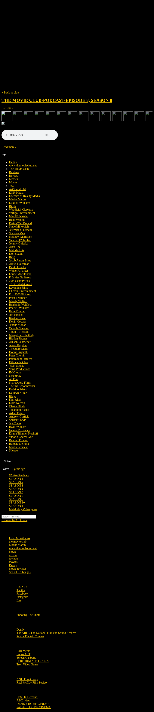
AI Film (13, 379)
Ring (12, 257)
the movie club (17, 541)
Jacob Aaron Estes (20, 260)
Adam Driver (17, 413)
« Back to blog (10, 92)
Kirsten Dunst (17, 318)
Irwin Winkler (17, 426)
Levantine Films (18, 287)
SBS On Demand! (27, 697)
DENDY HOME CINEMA (33, 703)
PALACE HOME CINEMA (34, 707)
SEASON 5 (16, 492)
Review (13, 175)
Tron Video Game (27, 664)
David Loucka (17, 267)
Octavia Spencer (19, 328)
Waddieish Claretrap (21, 209)
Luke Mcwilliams (19, 538)
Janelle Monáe (17, 324)
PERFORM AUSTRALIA (33, 661)
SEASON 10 (17, 502)
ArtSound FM (17, 189)
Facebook (22, 593)
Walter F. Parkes (18, 270)
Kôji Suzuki (16, 253)
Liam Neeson (17, 403)
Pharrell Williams (19, 308)
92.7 (11, 185)
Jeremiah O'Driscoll (20, 229)
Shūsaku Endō (17, 420)
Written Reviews (19, 475)
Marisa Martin (17, 199)
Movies (13, 179)
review (13, 555)
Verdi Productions (19, 369)
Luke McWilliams (19, 202)
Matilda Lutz (16, 250)
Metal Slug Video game (23, 509)
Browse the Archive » (14, 520)
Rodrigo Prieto (17, 389)
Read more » (9, 147)
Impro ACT (23, 654)
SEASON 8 (16, 495)
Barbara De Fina (19, 443)
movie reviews (17, 568)
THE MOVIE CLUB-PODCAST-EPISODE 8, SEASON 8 (57, 100)
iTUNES (22, 586)
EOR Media (16, 192)
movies (13, 561)
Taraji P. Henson (19, 331)
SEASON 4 (16, 489)
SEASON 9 (16, 499)
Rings (12, 206)
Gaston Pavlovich (19, 430)
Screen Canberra (26, 657)
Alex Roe (14, 246)
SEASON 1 (16, 478)
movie (12, 551)
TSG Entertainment (20, 284)
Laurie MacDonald (20, 274)
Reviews (14, 172)
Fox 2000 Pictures (20, 294)
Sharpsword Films (20, 382)
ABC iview (23, 700)
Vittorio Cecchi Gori (21, 436)
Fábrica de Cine (18, 362)
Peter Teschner (17, 297)
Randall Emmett (18, 440)
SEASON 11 (17, 505)
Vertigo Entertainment (22, 213)
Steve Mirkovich (19, 226)
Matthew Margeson (20, 236)
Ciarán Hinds (17, 406)
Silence (13, 450)
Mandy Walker (18, 301)
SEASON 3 (16, 485)
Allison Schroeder (19, 341)
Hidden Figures (18, 338)
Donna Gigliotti (18, 352)
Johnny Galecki (18, 243)
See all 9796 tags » (20, 572)
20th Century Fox (19, 280)
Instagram (22, 597)
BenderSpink (17, 219)
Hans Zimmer (17, 311)
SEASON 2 (16, 482)
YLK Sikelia (16, 365)
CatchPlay (15, 375)
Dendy (13, 162)
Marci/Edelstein (18, 216)
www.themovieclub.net (23, 165)
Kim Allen (15, 399)
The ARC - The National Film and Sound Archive (46, 633)
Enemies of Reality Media (24, 196)
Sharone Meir (17, 233)
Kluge (12, 396)
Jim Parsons (16, 314)
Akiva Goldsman (19, 263)
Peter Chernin (17, 355)
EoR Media (23, 650)
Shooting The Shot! (28, 614)
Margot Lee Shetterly (21, 335)
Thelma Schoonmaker (22, 386)
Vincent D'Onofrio (20, 240)
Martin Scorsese (18, 447)
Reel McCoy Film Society (32, 682)
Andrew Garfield (19, 416)
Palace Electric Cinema (30, 636)
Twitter (21, 590)
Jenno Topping (18, 345)
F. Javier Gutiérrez (20, 277)
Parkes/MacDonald (20, 223)
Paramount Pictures (20, 358)
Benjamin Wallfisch (20, 304)
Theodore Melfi (18, 348)
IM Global (15, 372)
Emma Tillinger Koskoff (23, 433)
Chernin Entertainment (22, 291)
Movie (13, 182)
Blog (19, 600)
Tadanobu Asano (19, 409)
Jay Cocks (15, 423)
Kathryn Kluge (18, 392)
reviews (13, 558)
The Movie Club (69, 39)
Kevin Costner (17, 321)
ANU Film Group (27, 679)
